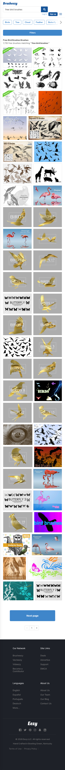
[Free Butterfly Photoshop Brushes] (17, 304)
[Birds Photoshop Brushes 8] (18, 390)
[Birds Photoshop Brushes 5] (47, 217)
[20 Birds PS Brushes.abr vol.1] (17, 174)
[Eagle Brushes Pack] (17, 79)
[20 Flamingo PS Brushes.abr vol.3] (17, 239)
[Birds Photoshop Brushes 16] (47, 304)
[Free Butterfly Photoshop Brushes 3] (17, 500)
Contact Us (46, 703)
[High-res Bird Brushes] (50, 103)
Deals (43, 655)
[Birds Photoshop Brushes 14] (47, 282)
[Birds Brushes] (48, 151)
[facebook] (20, 730)
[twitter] (25, 730)
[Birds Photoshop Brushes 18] (17, 282)
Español (17, 694)
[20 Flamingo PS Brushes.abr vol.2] (47, 195)
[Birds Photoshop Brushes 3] (47, 347)
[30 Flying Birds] (17, 347)
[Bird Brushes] (15, 128)
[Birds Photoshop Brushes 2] (17, 325)
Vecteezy (17, 660)
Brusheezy (18, 655)
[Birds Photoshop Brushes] (17, 217)
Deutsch (17, 703)
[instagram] (35, 730)
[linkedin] (45, 730)
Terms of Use (15, 748)
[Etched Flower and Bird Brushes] (20, 103)
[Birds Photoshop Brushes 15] (47, 413)
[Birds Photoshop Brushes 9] (47, 325)
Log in (44, 14)
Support (44, 664)
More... (16, 708)
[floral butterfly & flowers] (45, 568)
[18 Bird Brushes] (48, 457)
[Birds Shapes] (48, 390)
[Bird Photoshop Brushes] (48, 434)
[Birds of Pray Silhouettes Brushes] (17, 58)
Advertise (45, 660)
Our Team (45, 694)
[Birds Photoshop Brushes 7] (47, 369)
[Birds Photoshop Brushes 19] (17, 522)
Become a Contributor (18, 670)
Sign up (53, 14)
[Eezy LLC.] (32, 724)
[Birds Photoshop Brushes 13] (47, 239)
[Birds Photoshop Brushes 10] (17, 479)
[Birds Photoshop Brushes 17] (47, 260)
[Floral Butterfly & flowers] (18, 590)
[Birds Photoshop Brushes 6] (17, 369)
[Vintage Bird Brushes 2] (14, 568)
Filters (33, 33)
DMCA (43, 668)
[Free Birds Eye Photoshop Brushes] (17, 434)
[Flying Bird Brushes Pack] (47, 58)
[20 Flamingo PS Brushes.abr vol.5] (47, 479)
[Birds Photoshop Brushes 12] (17, 413)
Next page (32, 615)
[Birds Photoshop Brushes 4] (17, 260)
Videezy (17, 664)
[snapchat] (40, 730)
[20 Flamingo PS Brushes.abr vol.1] (47, 500)
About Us (45, 690)
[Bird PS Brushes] (17, 151)
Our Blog (44, 699)
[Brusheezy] (10, 3)
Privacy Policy (30, 748)
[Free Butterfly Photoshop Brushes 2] (48, 590)
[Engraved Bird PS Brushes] (45, 128)
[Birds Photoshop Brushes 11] (17, 457)
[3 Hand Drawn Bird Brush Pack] (16, 544)
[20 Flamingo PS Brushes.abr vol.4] (47, 544)
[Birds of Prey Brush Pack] (47, 79)
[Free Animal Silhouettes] (48, 174)
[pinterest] (30, 730)
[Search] (44, 9)
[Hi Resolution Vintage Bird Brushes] (17, 195)
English (16, 690)
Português (18, 699)
